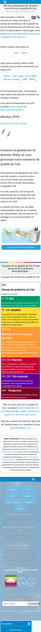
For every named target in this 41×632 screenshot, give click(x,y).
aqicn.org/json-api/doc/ (11, 109)
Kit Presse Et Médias (19, 523)
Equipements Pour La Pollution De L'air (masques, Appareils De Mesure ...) (19, 557)
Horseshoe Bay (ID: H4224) (13, 123)
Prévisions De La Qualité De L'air (19, 554)
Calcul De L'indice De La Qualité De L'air (19, 552)
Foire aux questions (19, 545)
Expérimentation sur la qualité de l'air (19, 537)
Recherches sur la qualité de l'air (19, 529)
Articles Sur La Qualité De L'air (19, 535)
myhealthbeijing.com (20, 427)
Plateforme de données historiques (19, 564)
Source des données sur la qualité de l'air (19, 550)
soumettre (34, 603)
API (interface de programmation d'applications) (19, 561)
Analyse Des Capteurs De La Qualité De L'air (19, 540)
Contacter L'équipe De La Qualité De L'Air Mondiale (19, 520)
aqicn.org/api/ (17, 106)
